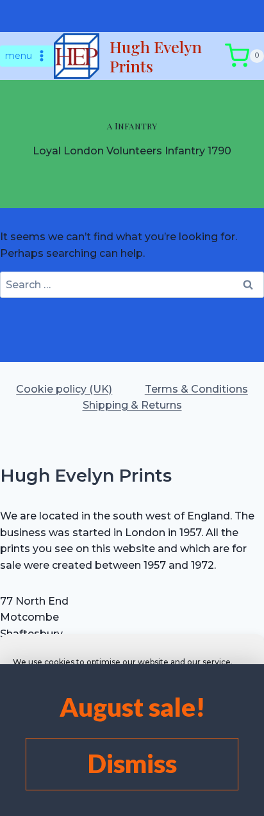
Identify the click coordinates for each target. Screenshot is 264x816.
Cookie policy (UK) (64, 389)
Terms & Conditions (196, 389)
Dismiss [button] (132, 763)
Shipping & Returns (132, 405)
